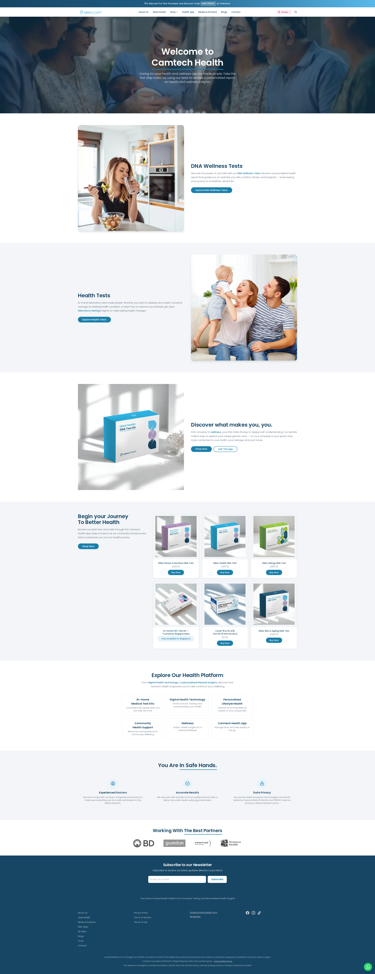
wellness (216, 432)
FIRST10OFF (208, 3)
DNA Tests (83, 926)
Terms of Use (140, 922)
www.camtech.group (223, 961)
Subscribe (217, 879)
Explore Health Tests (94, 319)
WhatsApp (195, 916)
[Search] (295, 12)
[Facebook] (247, 913)
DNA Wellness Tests (248, 173)
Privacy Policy (141, 912)
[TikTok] (259, 913)
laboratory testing (89, 310)
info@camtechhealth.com (203, 912)
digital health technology (163, 682)
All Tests (82, 931)
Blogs (224, 12)
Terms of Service (142, 917)
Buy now (175, 572)
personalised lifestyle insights (199, 682)
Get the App (225, 449)
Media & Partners (207, 12)
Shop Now (201, 449)
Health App (188, 12)
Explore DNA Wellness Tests (211, 190)
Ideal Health (159, 12)
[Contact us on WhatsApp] (368, 967)
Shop (173, 12)
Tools (80, 940)
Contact (235, 12)
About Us (144, 12)
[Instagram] (253, 913)
